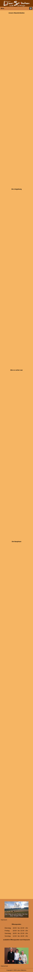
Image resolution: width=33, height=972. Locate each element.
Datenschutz (4, 966)
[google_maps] (16, 909)
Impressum (4, 920)
